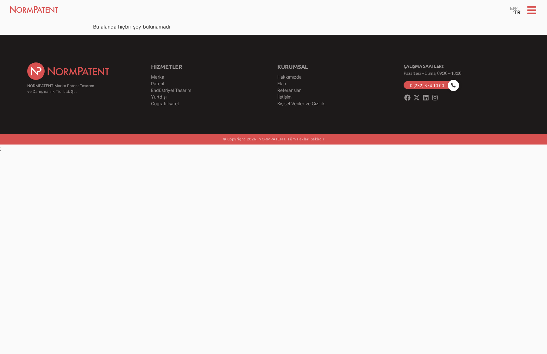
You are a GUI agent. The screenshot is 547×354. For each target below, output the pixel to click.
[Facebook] (407, 97)
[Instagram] (435, 97)
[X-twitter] (416, 97)
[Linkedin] (426, 97)
